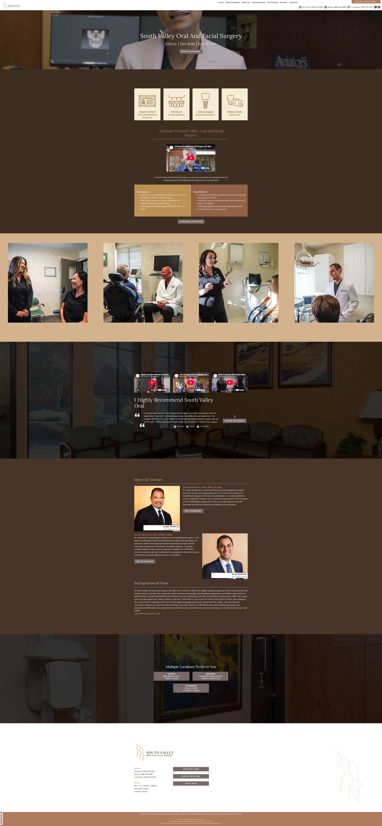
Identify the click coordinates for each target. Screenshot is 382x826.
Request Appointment (366, 1)
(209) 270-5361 (150, 777)
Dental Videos (191, 783)
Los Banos (204, 426)
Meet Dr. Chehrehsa (144, 561)
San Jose (180, 426)
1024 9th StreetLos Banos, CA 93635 (191, 688)
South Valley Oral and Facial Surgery (166, 814)
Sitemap (239, 814)
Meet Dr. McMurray (193, 511)
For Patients (272, 2)
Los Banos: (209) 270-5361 (361, 7)
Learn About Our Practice (191, 221)
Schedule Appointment (191, 776)
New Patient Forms (191, 769)
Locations (293, 2)
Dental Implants (233, 2)
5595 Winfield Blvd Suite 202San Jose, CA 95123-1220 (210, 676)
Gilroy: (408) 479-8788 (336, 7)
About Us (246, 2)
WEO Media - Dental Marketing (191, 814)
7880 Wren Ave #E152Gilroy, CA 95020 (171, 676)
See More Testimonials (234, 421)
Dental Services (259, 2)
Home (221, 2)
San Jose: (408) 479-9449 (312, 7)
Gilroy (191, 426)
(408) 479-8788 (146, 774)
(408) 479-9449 (148, 771)
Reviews (283, 2)
